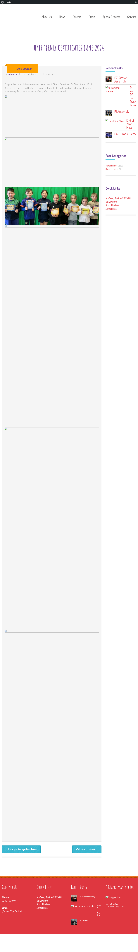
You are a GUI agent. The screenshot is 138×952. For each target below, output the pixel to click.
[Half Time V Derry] (109, 135)
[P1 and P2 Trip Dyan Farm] (116, 89)
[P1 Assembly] (109, 113)
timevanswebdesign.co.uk (115, 906)
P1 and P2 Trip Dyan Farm (133, 96)
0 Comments (47, 74)
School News (30, 74)
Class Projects (112, 169)
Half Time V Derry (125, 134)
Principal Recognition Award (22, 849)
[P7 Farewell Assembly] (109, 79)
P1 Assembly (121, 111)
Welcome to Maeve (85, 849)
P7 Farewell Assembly (121, 79)
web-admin (13, 74)
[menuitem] (2, 2)
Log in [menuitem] (8, 2)
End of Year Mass (130, 123)
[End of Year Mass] (115, 121)
